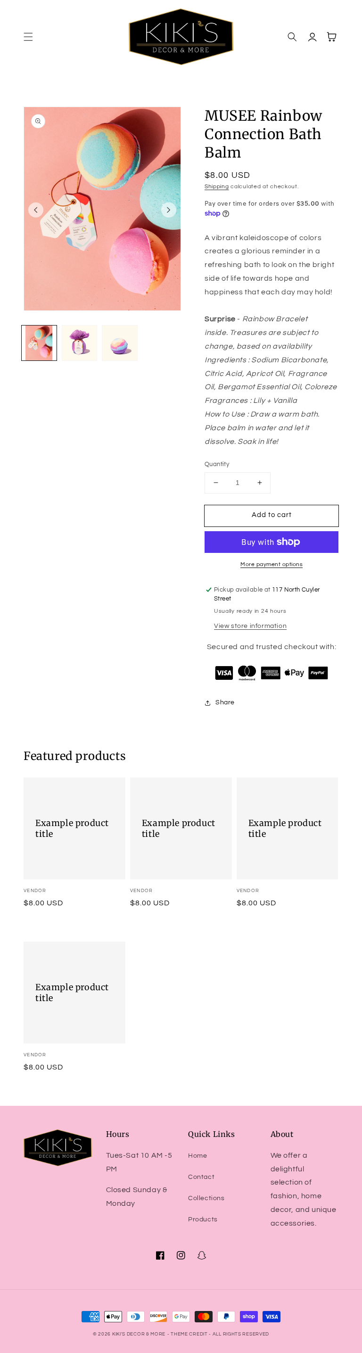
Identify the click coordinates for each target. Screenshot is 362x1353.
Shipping (217, 187)
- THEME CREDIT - (190, 1334)
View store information (250, 626)
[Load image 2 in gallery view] (80, 343)
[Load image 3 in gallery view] (120, 343)
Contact (201, 1177)
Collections (206, 1198)
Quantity (217, 464)
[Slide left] (35, 209)
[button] (28, 36)
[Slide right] (168, 209)
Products (203, 1219)
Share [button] (225, 702)
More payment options (271, 564)
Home (197, 1156)
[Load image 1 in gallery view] (39, 343)
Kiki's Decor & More (138, 1334)
